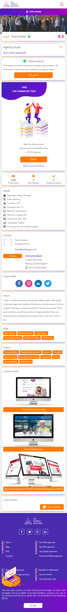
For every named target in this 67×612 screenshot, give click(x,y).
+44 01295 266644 (33, 256)
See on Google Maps (38, 267)
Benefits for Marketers (48, 570)
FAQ (7, 551)
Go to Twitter (53, 507)
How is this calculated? (14, 52)
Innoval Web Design (33, 449)
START (33, 159)
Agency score (12, 47)
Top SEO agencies (47, 547)
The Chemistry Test (47, 579)
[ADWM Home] (33, 519)
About (8, 542)
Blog (8, 547)
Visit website (35, 11)
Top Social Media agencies (50, 556)
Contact (9, 556)
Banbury (12, 256)
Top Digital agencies (48, 551)
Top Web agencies (47, 542)
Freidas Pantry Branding (33, 409)
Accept (33, 605)
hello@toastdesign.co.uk (26, 249)
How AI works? (45, 574)
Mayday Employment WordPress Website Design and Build (33, 489)
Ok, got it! (33, 75)
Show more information (33, 166)
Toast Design (18, 36)
